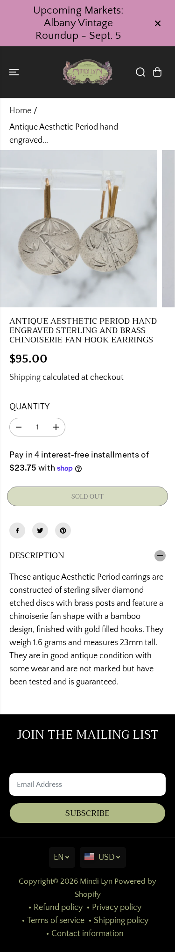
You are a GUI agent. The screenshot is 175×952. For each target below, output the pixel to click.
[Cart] (157, 72)
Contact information (87, 933)
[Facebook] (17, 530)
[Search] (140, 72)
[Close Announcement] (158, 23)
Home (20, 111)
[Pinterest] (63, 530)
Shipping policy (121, 920)
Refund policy (58, 907)
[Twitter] (40, 530)
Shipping (25, 377)
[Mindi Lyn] (87, 72)
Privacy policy (116, 907)
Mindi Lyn (96, 881)
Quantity (29, 407)
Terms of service (55, 920)
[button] (15, 72)
